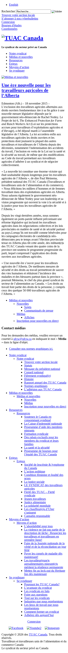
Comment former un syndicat (41, 611)
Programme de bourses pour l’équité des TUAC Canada (41, 452)
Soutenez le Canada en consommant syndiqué (37, 418)
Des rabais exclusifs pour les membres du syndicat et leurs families (41, 441)
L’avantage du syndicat (38, 587)
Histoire (29, 379)
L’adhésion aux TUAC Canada (43, 389)
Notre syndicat (17, 53)
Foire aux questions (35, 594)
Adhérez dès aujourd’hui (39, 615)
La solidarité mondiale (37, 505)
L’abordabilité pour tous (38, 526)
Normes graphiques (35, 386)
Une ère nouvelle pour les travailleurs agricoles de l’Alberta (26, 90)
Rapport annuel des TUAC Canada (45, 382)
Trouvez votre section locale (41, 362)
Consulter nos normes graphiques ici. (31, 348)
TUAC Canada (38, 634)
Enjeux (13, 63)
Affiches (29, 317)
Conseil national (33, 372)
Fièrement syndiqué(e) (37, 375)
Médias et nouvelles (21, 57)
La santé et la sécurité (37, 447)
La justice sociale (34, 481)
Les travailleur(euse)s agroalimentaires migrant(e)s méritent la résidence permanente (43, 564)
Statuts (28, 365)
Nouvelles (23, 303)
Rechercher (8, 11)
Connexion (34, 621)
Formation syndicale (36, 433)
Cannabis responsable (37, 516)
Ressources (15, 60)
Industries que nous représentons (43, 601)
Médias (21, 314)
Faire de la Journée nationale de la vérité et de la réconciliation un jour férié (45, 547)
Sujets (27, 307)
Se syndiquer (17, 70)
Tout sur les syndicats (37, 598)
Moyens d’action (19, 67)
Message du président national (42, 368)
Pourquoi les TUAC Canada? (42, 584)
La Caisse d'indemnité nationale (43, 423)
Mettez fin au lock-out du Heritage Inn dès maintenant (44, 572)
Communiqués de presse (38, 310)
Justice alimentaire (35, 502)
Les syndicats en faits (36, 591)
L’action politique (34, 471)
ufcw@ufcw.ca (22, 338)
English (13, 4)
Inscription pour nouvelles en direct (38, 320)
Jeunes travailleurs (35, 498)
